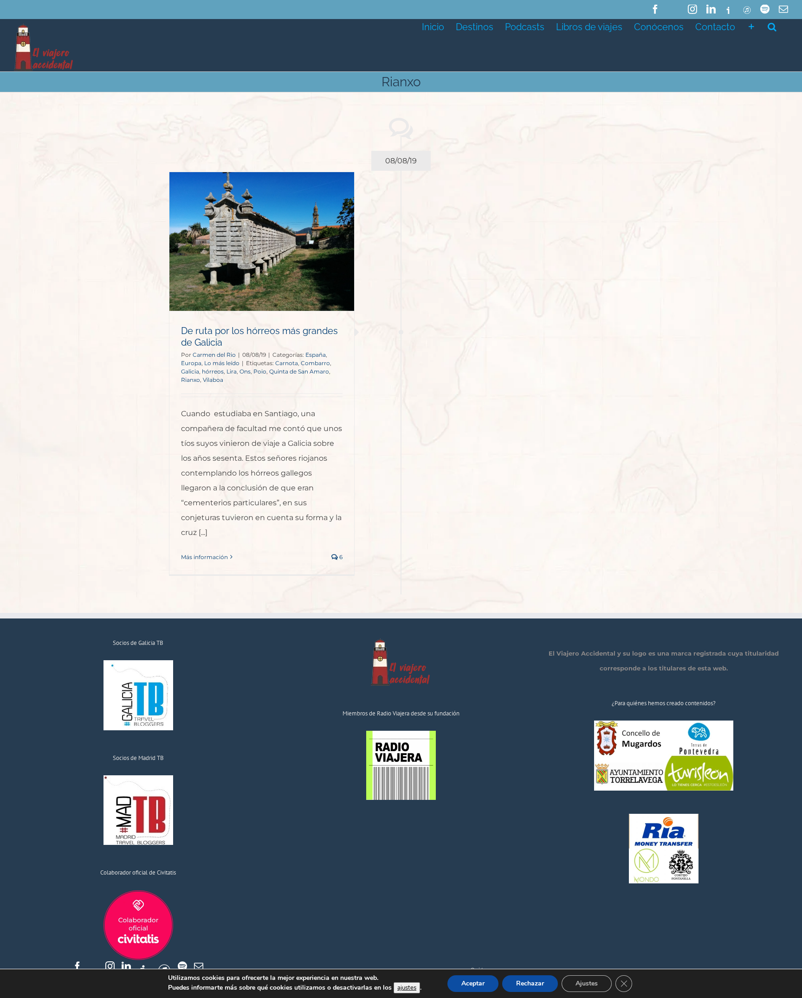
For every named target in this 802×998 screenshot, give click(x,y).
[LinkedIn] (126, 966)
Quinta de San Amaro (299, 371)
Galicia (190, 371)
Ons (245, 371)
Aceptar (473, 983)
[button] (772, 26)
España (315, 354)
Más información (204, 557)
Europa (191, 363)
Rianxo (190, 379)
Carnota (286, 363)
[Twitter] (93, 966)
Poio (259, 371)
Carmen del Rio (214, 354)
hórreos (213, 371)
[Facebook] (77, 966)
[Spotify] (182, 966)
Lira (231, 371)
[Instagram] (110, 966)
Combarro (315, 363)
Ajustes (587, 983)
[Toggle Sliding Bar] (751, 26)
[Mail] (198, 966)
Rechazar (530, 983)
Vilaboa (213, 379)
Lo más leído (221, 363)
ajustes (406, 988)
